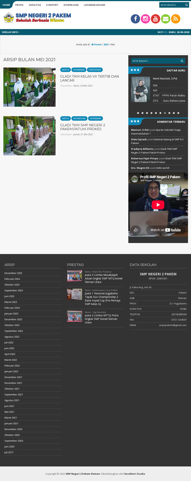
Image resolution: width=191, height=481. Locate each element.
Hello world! (162, 168)
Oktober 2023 (12, 284)
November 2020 (13, 429)
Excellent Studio (134, 473)
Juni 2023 (9, 296)
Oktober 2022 (12, 325)
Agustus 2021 (11, 400)
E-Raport (52, 5)
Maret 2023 (10, 302)
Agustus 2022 (11, 336)
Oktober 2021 (12, 388)
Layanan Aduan (94, 5)
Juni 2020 (9, 446)
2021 (106, 44)
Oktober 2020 (12, 435)
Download (71, 5)
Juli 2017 (8, 452)
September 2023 (13, 290)
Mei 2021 (9, 411)
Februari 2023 (12, 307)
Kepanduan (79, 118)
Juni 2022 (9, 348)
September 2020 (13, 440)
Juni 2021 (9, 406)
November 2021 (13, 383)
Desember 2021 (13, 377)
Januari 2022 (11, 371)
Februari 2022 (12, 365)
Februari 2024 (12, 279)
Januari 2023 (11, 313)
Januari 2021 (11, 423)
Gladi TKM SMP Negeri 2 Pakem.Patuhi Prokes (82, 127)
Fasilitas (35, 5)
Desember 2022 (13, 319)
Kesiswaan (78, 69)
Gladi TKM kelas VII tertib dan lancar (89, 78)
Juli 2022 (8, 342)
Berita (65, 69)
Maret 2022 (10, 359)
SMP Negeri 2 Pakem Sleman (82, 473)
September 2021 (13, 394)
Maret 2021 (10, 417)
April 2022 (9, 354)
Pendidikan (95, 69)
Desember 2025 (13, 273)
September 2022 (13, 331)
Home (6, 5)
